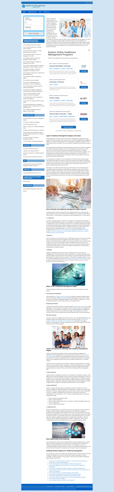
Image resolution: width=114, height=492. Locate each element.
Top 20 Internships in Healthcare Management (33, 141)
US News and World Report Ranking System (77, 258)
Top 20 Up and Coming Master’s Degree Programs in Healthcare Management (67, 468)
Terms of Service (70, 486)
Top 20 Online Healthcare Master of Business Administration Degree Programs (67, 477)
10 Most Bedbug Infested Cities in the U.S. (32, 172)
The (57, 229)
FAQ (40, 11)
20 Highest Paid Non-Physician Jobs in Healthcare (33, 130)
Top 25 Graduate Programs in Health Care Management (62, 480)
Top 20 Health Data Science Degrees (31, 80)
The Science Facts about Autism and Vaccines (33, 156)
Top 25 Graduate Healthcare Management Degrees (32, 77)
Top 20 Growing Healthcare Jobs (30, 124)
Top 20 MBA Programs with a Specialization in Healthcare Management (33, 97)
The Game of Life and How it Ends (30, 148)
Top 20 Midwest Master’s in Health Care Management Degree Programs (31, 58)
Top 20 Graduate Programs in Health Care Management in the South (32, 62)
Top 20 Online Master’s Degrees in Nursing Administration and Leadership (32, 51)
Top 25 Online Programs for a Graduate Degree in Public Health (63, 472)
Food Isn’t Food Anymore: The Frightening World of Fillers (33, 153)
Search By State (32, 11)
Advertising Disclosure (59, 486)
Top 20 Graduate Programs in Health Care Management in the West (32, 55)
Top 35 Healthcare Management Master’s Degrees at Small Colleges (32, 110)
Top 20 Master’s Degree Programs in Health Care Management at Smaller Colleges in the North (33, 66)
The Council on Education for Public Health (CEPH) (62, 231)
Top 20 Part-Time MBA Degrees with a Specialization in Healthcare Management (32, 83)
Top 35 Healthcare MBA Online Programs (32, 44)
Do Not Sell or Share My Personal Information (68, 489)
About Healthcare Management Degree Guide (33, 188)
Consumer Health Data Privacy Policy (83, 486)
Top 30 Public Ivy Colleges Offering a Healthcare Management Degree (65, 474)
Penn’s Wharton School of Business (61, 296)
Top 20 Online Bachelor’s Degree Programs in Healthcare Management (65, 463)
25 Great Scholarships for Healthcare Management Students (31, 138)
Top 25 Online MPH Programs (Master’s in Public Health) (33, 101)
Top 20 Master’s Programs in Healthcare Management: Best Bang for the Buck (31, 70)
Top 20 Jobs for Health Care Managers (31, 122)
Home (24, 11)
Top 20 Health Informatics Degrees (57, 478)
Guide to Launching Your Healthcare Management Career (33, 127)
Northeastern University (79, 306)
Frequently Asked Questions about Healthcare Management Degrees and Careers (33, 164)
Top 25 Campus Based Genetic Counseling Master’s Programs (32, 47)
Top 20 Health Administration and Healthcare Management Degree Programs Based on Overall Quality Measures (33, 106)
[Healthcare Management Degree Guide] (57, 9)
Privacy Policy (50, 486)
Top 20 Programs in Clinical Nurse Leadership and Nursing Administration (33, 73)
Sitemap (25, 191)
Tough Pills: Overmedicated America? (31, 150)
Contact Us (47, 11)
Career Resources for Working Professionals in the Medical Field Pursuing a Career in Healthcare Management (33, 134)
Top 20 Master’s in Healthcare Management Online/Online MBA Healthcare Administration (32, 90)
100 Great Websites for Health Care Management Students (33, 119)
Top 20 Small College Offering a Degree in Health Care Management (64, 475)
